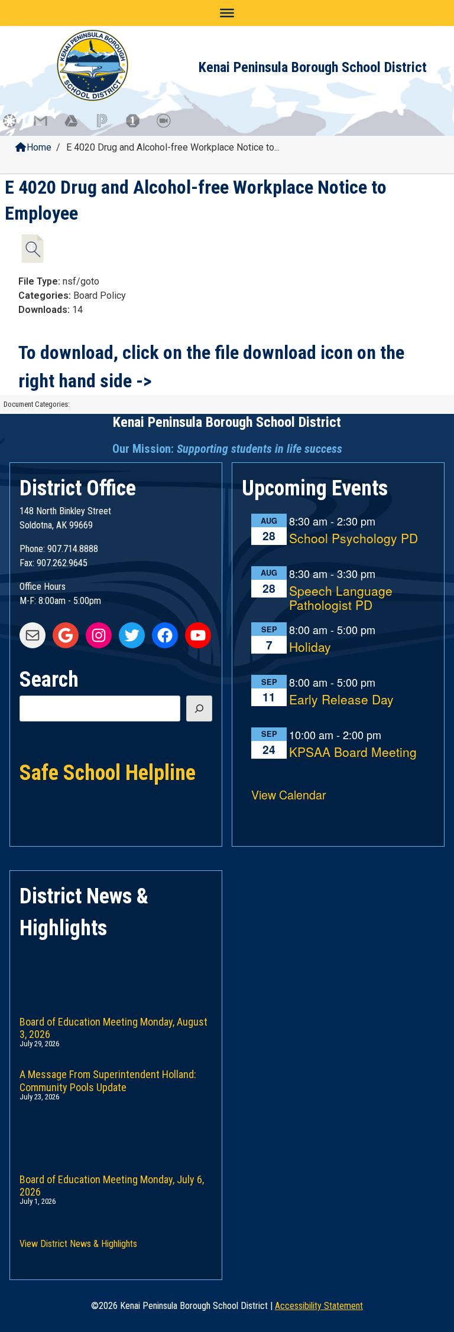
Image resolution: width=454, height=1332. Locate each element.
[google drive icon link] (77, 126)
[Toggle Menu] (227, 13)
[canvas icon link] (15, 126)
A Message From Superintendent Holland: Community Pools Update (108, 1078)
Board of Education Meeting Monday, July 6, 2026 (112, 1183)
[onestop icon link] (138, 126)
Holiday (310, 647)
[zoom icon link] (169, 126)
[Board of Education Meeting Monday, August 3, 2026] (116, 971)
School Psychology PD (353, 539)
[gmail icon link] (46, 126)
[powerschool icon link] (108, 126)
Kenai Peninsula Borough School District (313, 67)
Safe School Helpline (108, 771)
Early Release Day (341, 700)
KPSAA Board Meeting (353, 752)
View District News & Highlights (78, 1243)
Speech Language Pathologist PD (341, 598)
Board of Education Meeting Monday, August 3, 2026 (113, 1026)
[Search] (199, 709)
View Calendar (288, 794)
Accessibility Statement (319, 1305)
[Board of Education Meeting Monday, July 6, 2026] (116, 1129)
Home (39, 147)
